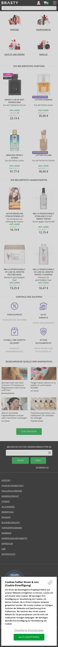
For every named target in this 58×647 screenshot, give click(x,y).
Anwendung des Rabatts (14, 538)
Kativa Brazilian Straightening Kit (14, 215)
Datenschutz (8, 554)
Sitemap (6, 501)
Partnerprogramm (12, 527)
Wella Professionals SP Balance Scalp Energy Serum (43, 216)
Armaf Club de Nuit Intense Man (14, 101)
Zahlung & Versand (12, 491)
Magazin (6, 517)
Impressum (7, 543)
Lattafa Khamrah (43, 100)
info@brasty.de (42, 468)
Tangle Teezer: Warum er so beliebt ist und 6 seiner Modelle (43, 385)
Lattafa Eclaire (44, 155)
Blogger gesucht (11, 522)
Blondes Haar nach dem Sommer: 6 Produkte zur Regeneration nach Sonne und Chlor (13, 386)
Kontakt (6, 480)
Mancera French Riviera (14, 156)
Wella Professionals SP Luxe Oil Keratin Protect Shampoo (43, 272)
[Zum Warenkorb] (45, 2)
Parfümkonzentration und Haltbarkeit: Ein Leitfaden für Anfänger (43, 415)
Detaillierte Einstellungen (29, 630)
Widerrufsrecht (10, 496)
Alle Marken (8, 506)
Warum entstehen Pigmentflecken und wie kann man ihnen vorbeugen (14, 415)
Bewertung (7, 512)
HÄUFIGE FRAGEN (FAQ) (13, 485)
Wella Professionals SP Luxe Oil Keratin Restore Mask (14, 272)
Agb (3, 549)
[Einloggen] (38, 2)
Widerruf (6, 533)
